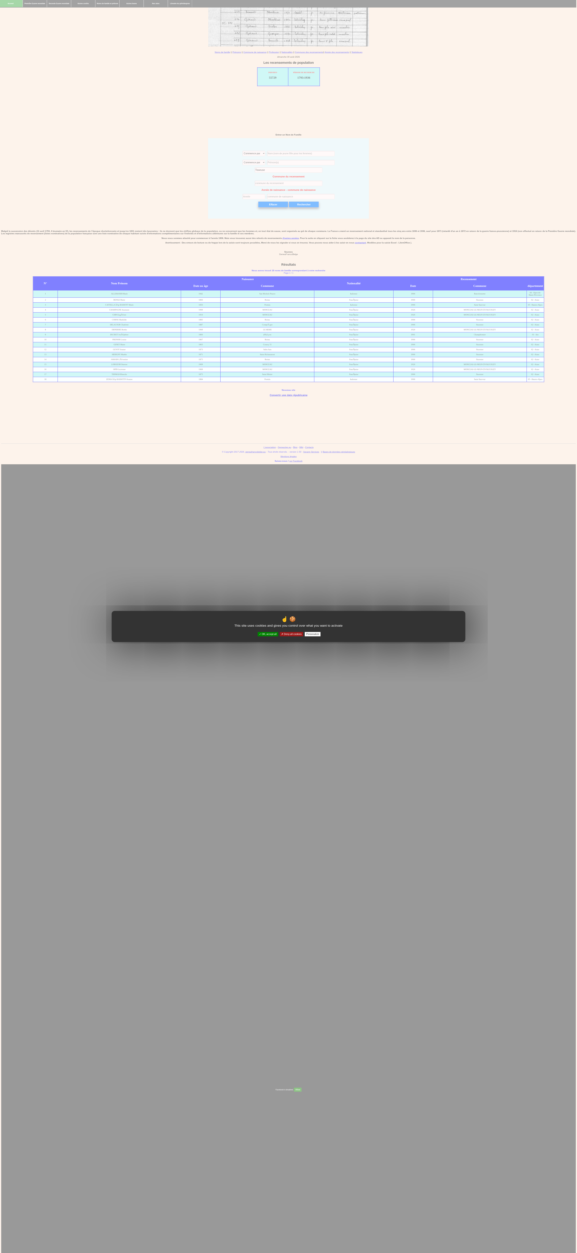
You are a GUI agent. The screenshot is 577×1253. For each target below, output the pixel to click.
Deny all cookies (292, 634)
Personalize (312, 634)
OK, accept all (269, 634)
